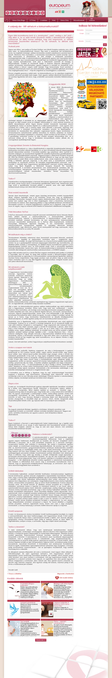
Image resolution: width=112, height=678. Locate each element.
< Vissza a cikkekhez (14, 574)
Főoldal (7, 20)
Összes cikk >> (40, 640)
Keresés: (81, 41)
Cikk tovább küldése (66, 578)
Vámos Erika (64, 20)
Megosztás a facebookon (65, 574)
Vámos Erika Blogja (18, 20)
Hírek (53, 20)
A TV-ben (33, 20)
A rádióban (43, 20)
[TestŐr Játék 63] (91, 52)
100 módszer (92, 19)
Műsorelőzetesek (79, 20)
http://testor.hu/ (25, 13)
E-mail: (82, 33)
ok (105, 37)
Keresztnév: (80, 30)
